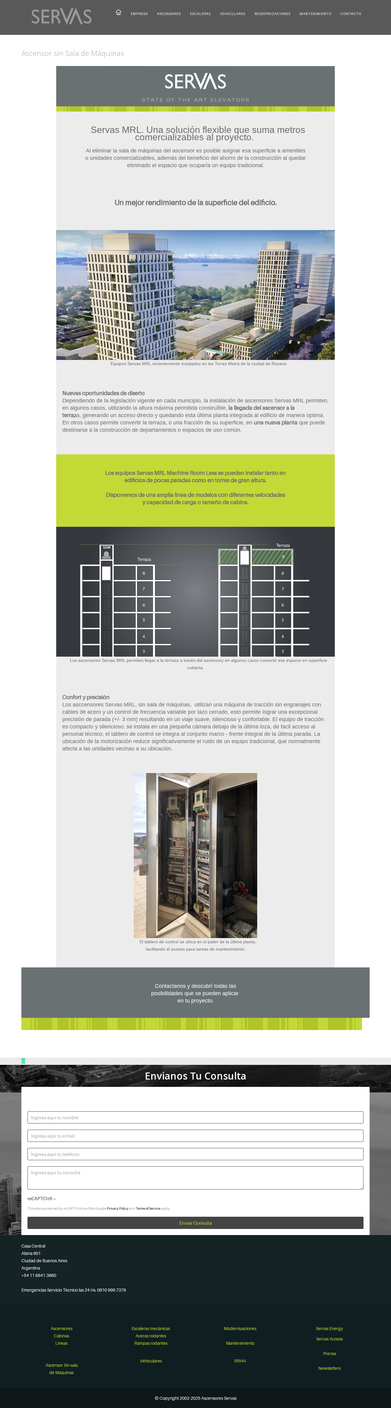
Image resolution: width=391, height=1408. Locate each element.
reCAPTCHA (41, 1198)
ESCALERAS (200, 14)
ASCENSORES (169, 14)
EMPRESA (139, 14)
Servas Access (329, 1338)
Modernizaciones (240, 1328)
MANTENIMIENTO (315, 14)
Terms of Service (148, 1208)
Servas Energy (329, 1328)
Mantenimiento (240, 1343)
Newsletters (329, 1368)
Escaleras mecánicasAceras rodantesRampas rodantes (151, 1336)
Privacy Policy (118, 1208)
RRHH (240, 1360)
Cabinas (61, 1335)
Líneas (61, 1343)
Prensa (329, 1353)
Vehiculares (151, 1360)
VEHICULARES (232, 14)
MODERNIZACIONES (272, 14)
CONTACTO (351, 14)
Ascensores (61, 1328)
